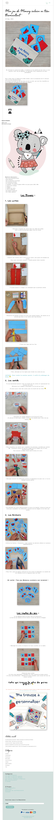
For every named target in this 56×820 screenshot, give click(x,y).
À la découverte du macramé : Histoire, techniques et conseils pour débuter (19, 739)
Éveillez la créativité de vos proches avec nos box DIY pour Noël (17, 744)
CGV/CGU (8, 789)
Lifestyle (6, 761)
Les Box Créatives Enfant (13, 777)
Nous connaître (10, 788)
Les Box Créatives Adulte (13, 776)
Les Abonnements (11, 775)
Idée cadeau (7, 758)
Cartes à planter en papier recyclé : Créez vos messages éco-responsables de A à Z (20, 746)
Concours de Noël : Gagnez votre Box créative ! (14, 743)
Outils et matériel (8, 763)
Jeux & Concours (8, 760)
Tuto (6, 766)
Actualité (7, 753)
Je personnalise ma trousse (28, 690)
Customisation (8, 755)
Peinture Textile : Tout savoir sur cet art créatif (13, 741)
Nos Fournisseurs (11, 780)
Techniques (7, 765)
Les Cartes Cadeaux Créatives (15, 778)
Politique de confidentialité (14, 790)
